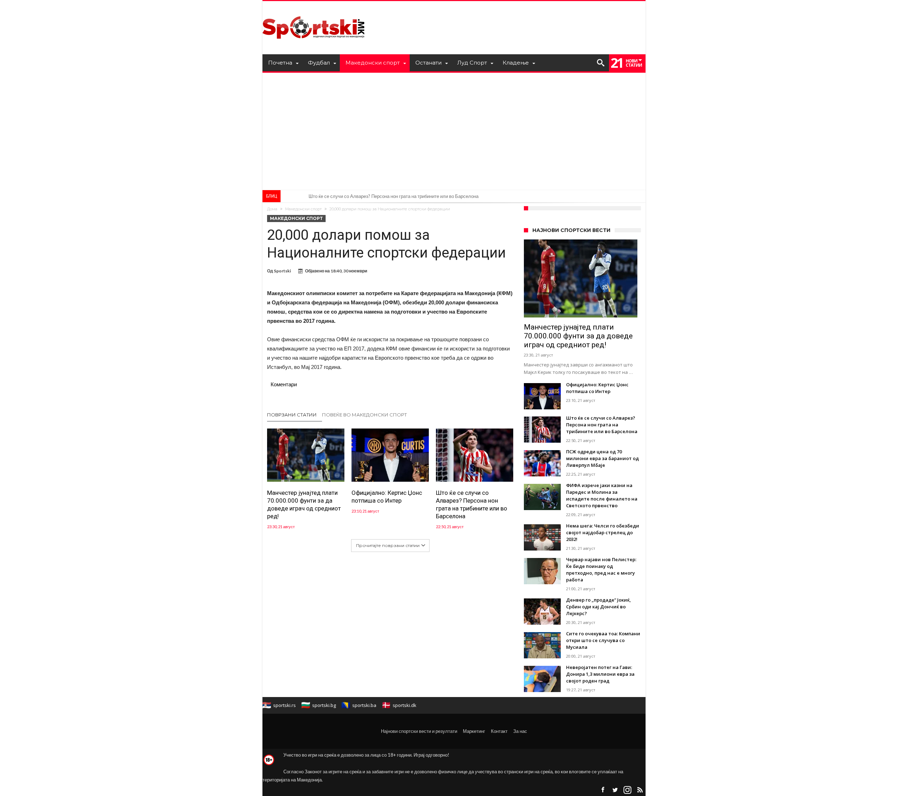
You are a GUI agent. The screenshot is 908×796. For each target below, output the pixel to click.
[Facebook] (602, 790)
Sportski (282, 270)
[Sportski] (313, 11)
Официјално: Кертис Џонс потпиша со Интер (386, 496)
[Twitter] (615, 790)
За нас (520, 731)
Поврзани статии (292, 415)
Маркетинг (474, 731)
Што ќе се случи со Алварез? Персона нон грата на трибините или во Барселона (471, 504)
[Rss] (640, 790)
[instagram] (627, 790)
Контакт (499, 731)
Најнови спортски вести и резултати (419, 731)
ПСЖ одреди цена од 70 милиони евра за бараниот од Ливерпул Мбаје (384, 196)
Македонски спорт (303, 208)
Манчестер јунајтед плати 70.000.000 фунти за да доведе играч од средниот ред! (304, 504)
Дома (272, 208)
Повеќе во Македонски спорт (364, 415)
